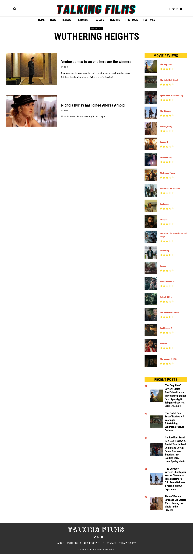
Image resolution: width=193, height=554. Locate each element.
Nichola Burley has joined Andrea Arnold (93, 105)
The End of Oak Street (169, 80)
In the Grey (164, 250)
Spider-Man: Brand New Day (171, 95)
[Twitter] (173, 9)
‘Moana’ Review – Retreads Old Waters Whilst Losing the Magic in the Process (175, 503)
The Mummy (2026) (168, 359)
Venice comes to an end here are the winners (96, 61)
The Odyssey (165, 111)
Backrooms (164, 204)
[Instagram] (177, 9)
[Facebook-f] (170, 9)
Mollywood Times (167, 173)
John (66, 67)
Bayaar (163, 266)
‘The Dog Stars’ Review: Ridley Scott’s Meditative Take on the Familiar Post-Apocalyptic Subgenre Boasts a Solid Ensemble (175, 396)
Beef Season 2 (166, 328)
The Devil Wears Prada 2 (170, 312)
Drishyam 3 (165, 219)
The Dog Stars (166, 64)
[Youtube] (181, 9)
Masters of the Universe (170, 188)
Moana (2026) (166, 126)
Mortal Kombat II (167, 281)
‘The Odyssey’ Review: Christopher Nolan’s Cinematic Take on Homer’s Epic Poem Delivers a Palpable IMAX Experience (175, 479)
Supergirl (164, 142)
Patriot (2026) (166, 297)
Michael (163, 343)
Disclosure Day (166, 157)
